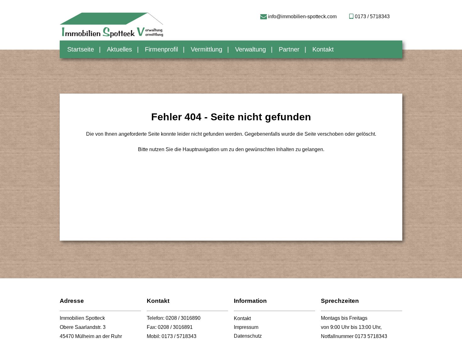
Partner (289, 49)
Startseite (80, 49)
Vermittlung (206, 49)
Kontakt (323, 49)
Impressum (246, 327)
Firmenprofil (161, 49)
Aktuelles (119, 49)
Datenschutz (248, 336)
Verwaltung (250, 49)
